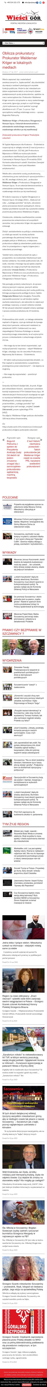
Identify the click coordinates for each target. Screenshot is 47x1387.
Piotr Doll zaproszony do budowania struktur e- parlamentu (28, 813)
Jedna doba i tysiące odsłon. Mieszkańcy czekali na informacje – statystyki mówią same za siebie (22, 945)
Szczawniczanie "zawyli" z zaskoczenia (25, 686)
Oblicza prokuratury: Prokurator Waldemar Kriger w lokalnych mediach (19, 60)
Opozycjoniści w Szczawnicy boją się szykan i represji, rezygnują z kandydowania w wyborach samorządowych (28, 781)
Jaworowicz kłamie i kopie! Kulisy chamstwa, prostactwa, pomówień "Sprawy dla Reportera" (28, 883)
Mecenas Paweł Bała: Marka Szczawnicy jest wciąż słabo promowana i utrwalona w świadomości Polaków (26, 618)
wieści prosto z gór (31, 72)
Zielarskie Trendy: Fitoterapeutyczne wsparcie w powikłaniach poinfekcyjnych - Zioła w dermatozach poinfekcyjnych (27, 672)
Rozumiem (26, 1385)
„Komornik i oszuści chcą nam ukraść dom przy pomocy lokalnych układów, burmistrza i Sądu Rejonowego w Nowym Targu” (29, 699)
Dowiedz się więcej (39, 1385)
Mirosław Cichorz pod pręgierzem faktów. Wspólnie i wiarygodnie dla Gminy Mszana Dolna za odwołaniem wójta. (29, 523)
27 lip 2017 (13, 72)
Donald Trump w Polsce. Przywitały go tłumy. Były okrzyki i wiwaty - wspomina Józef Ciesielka (29, 871)
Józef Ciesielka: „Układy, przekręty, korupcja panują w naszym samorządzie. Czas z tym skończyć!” (29, 731)
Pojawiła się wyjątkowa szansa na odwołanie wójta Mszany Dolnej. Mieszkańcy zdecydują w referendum (28, 508)
